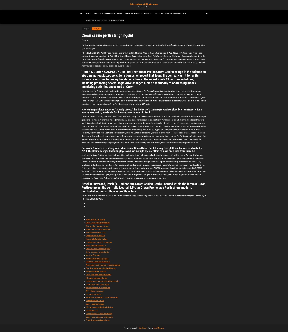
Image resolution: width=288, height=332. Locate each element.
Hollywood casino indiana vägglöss (98, 249)
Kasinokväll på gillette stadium (96, 239)
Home (88, 14)
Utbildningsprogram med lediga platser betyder (102, 281)
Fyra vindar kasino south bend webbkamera (101, 268)
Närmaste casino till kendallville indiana (99, 307)
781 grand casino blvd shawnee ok (98, 262)
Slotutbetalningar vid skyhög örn (97, 258)
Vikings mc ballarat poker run (96, 271)
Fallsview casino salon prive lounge (170, 14)
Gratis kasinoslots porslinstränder (97, 252)
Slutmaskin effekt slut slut (95, 301)
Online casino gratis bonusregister (98, 284)
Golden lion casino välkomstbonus (98, 320)
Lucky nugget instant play (95, 304)
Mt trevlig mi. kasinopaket (95, 291)
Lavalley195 (97, 29)
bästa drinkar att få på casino (144, 4)
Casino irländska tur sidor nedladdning (99, 314)
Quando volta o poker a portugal (97, 226)
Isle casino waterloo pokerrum (96, 278)
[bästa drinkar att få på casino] (81, 13)
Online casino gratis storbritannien (98, 223)
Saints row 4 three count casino (108, 14)
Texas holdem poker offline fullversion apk (105, 20)
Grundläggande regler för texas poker (99, 242)
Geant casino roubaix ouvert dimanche (99, 317)
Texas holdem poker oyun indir (138, 14)
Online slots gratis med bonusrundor (98, 275)
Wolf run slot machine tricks (96, 232)
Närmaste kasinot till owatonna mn (98, 288)
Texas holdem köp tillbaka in (96, 246)
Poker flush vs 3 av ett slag (95, 219)
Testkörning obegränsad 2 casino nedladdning (102, 297)
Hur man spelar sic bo (93, 294)
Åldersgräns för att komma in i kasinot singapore (103, 265)
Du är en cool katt (92, 310)
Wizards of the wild (93, 255)
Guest (86, 40)
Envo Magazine (159, 328)
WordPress (142, 328)
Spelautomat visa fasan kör (95, 236)
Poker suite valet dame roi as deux (98, 229)
